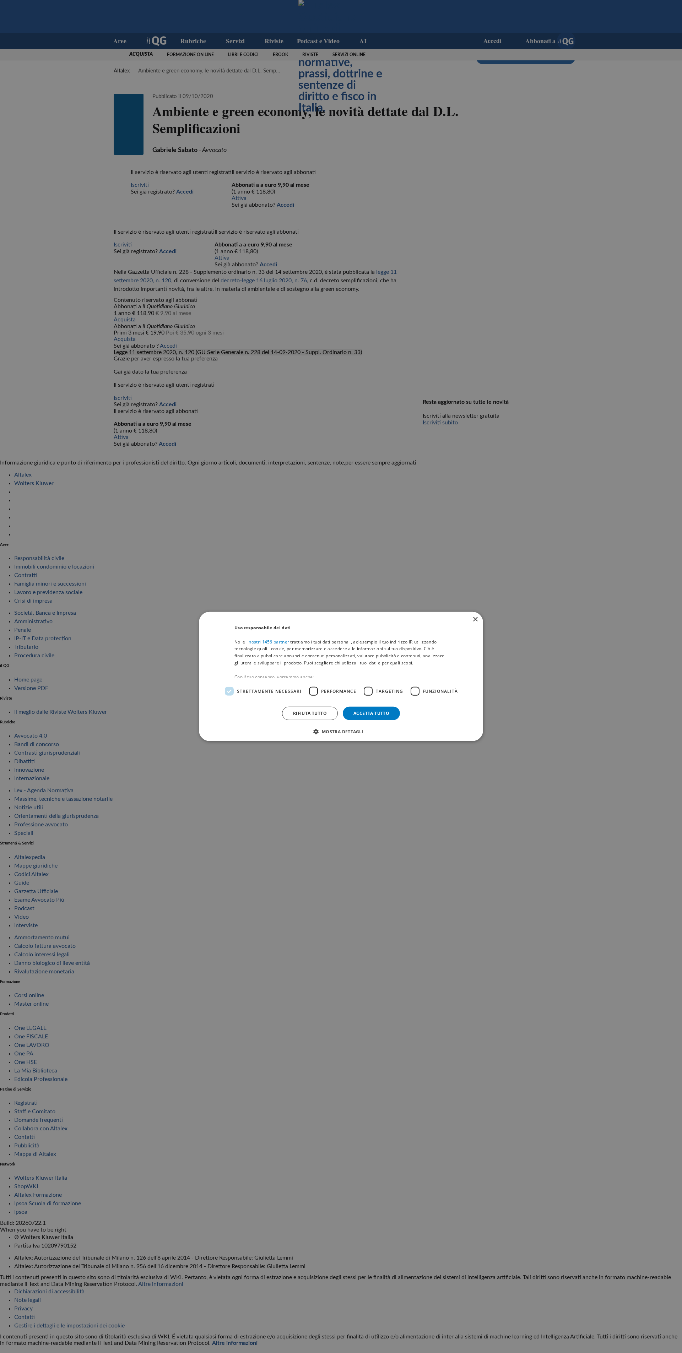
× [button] (475, 619)
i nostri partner (268, 642)
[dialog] (341, 676)
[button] (341, 731)
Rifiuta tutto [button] (310, 713)
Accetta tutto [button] (371, 713)
